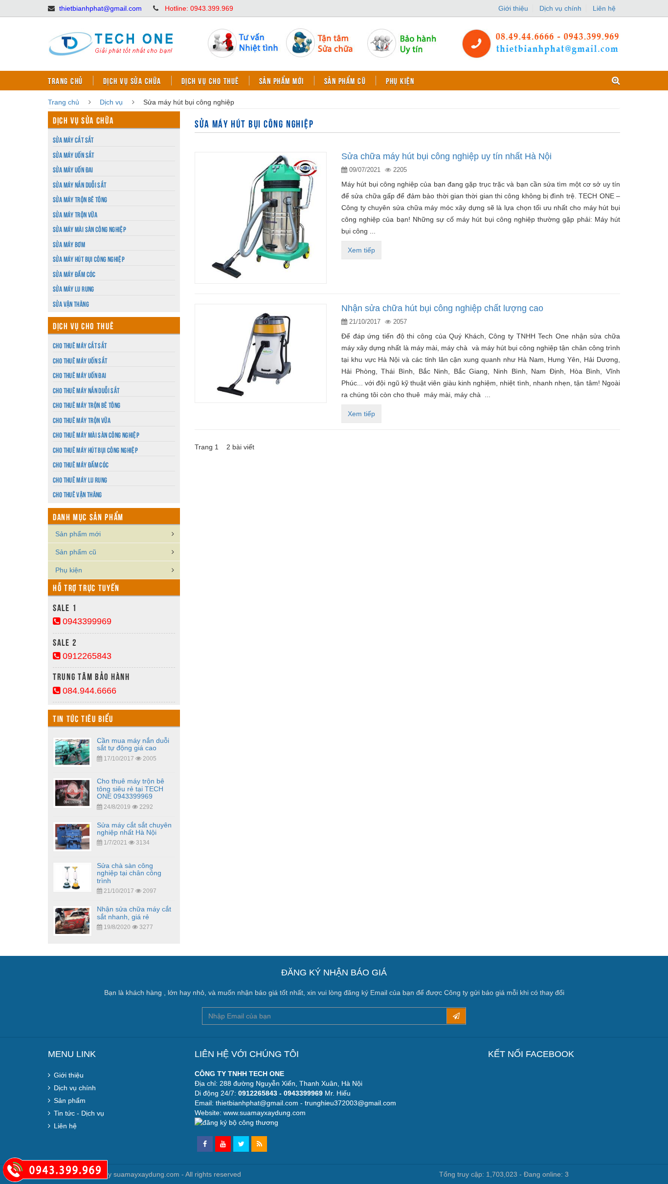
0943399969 (85, 621)
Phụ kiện (400, 80)
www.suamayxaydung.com (264, 1113)
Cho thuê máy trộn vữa (82, 419)
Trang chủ (65, 80)
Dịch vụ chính (560, 8)
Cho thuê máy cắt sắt (80, 345)
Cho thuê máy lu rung (80, 479)
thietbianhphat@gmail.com (100, 8)
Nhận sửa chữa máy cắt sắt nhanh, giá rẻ (134, 912)
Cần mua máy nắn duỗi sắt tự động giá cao (133, 744)
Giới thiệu (513, 8)
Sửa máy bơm (69, 244)
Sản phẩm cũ (345, 80)
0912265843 (85, 656)
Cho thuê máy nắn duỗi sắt (86, 390)
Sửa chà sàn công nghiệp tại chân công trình (129, 873)
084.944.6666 (88, 691)
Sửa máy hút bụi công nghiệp (89, 258)
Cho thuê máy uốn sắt (80, 360)
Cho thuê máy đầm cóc (81, 464)
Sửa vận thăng (71, 303)
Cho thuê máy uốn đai (80, 375)
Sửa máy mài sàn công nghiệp (89, 228)
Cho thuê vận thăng (77, 494)
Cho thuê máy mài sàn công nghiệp (96, 434)
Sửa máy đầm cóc (74, 273)
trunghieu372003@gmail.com (350, 1103)
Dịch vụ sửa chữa (132, 80)
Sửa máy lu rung (73, 288)
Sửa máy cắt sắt (73, 139)
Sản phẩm (70, 1100)
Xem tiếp (361, 250)
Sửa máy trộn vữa (75, 214)
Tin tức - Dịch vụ (79, 1113)
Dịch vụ (111, 102)
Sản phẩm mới (281, 80)
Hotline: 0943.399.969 (199, 8)
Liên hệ (604, 8)
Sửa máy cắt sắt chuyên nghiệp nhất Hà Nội (134, 828)
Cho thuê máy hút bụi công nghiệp (95, 449)
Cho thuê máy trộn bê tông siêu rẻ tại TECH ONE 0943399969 (130, 788)
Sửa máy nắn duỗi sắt (80, 184)
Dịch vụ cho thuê (210, 80)
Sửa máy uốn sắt (73, 154)
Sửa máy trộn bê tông (80, 199)
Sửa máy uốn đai (73, 169)
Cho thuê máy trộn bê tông (86, 404)
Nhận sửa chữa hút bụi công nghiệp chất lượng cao (442, 308)
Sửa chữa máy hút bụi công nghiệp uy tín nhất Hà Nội (446, 156)
